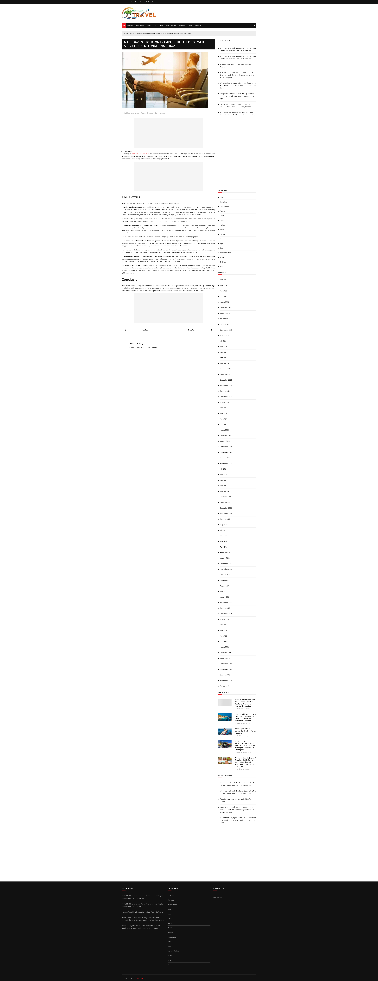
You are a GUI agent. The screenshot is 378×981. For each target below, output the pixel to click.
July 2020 (223, 625)
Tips (221, 243)
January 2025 (225, 374)
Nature (173, 26)
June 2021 (223, 591)
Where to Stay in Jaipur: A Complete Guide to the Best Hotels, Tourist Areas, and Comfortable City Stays (238, 85)
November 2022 (226, 513)
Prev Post (145, 330)
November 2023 (226, 452)
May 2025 (223, 352)
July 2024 (223, 408)
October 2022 (225, 519)
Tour (221, 248)
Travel (123, 1)
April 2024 (223, 424)
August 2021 (224, 586)
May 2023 (223, 480)
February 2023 (225, 497)
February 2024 (225, 436)
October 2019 (225, 675)
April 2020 (223, 641)
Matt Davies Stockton (140, 154)
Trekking (223, 262)
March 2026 (224, 302)
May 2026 (223, 291)
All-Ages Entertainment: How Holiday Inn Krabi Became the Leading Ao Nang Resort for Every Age (237, 96)
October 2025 (225, 324)
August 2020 (224, 619)
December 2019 (226, 664)
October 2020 (225, 608)
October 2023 (225, 458)
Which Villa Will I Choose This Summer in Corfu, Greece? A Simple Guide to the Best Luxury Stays (238, 113)
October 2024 (225, 391)
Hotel (167, 26)
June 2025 (223, 346)
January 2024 (225, 441)
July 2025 (223, 341)
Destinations (130, 1)
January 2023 (225, 502)
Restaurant (149, 1)
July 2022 (223, 530)
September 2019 (226, 680)
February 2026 (225, 308)
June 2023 (223, 474)
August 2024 (224, 402)
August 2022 (224, 525)
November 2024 (226, 385)
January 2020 (225, 658)
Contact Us (197, 26)
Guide (137, 1)
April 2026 (223, 296)
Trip (221, 266)
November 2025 (226, 319)
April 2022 (223, 547)
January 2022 (225, 558)
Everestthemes (138, 978)
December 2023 (226, 447)
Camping (223, 202)
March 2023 (224, 491)
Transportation (225, 253)
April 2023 (223, 486)
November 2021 (226, 569)
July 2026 (223, 280)
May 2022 (223, 541)
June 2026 (223, 285)
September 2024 (226, 397)
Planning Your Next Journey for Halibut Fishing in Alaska (238, 65)
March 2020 (224, 647)
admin (151, 113)
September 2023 (226, 463)
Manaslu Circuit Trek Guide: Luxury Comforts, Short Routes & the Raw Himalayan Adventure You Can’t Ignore (237, 75)
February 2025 (225, 369)
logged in (140, 347)
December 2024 (226, 380)
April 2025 (223, 358)
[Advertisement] (168, 133)
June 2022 (223, 536)
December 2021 (226, 564)
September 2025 (226, 330)
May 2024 (223, 419)
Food (154, 26)
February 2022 (225, 552)
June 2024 (223, 413)
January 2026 (225, 313)
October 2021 (225, 575)
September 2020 (226, 614)
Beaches (142, 1)
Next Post (191, 330)
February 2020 (225, 653)
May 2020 (223, 636)
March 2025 (224, 363)
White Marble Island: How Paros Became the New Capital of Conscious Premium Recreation (238, 49)
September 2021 (226, 580)
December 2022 (226, 508)
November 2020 (226, 603)
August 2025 (224, 335)
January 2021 (225, 597)
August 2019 (224, 686)
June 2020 (223, 630)
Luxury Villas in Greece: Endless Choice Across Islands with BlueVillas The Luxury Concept (237, 105)
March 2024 (224, 430)
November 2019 (226, 669)
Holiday (223, 225)
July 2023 (223, 469)
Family (148, 26)
